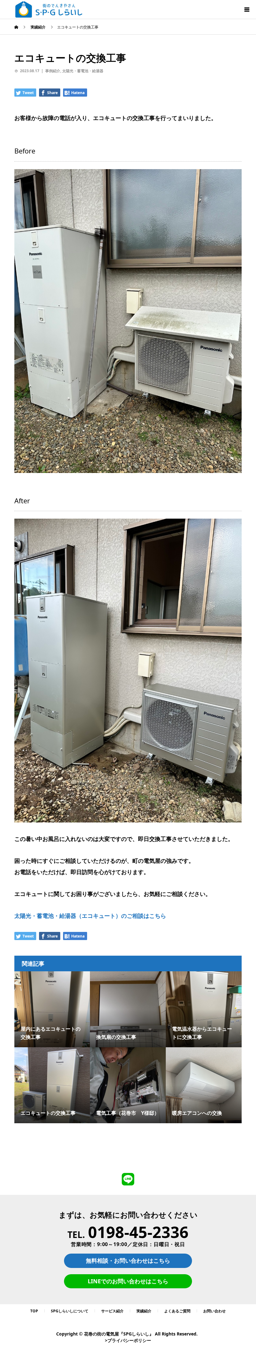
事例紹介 (52, 70)
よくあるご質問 (177, 1311)
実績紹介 (143, 1311)
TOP (34, 1311)
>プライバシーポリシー (128, 1340)
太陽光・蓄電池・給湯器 (82, 70)
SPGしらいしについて (69, 1311)
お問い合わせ (214, 1311)
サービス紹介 (112, 1311)
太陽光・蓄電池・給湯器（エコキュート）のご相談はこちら (90, 915)
